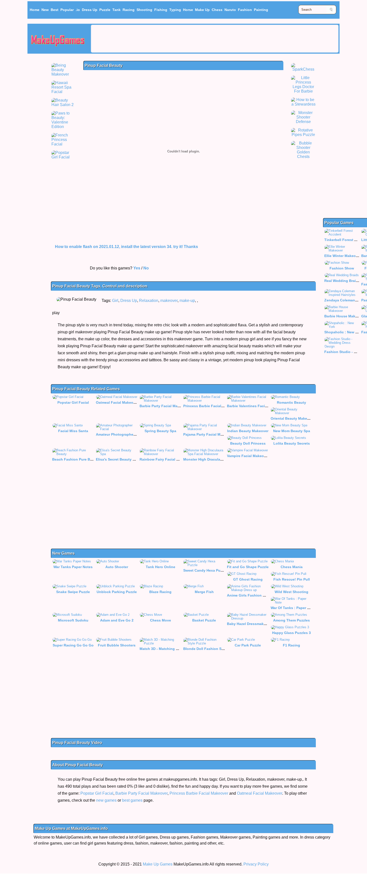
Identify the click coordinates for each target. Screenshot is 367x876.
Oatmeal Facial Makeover (117, 402)
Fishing (160, 10)
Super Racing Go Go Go (73, 645)
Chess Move (160, 620)
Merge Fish (204, 592)
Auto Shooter (116, 567)
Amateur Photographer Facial (121, 434)
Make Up (202, 10)
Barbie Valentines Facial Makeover (256, 406)
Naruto (230, 10)
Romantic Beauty (291, 402)
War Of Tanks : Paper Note (293, 608)
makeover (169, 300)
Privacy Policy (256, 864)
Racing (129, 10)
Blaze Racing (160, 592)
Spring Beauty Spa (160, 431)
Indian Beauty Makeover (247, 431)
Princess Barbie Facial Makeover (211, 406)
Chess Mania (292, 567)
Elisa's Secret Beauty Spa (117, 459)
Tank (116, 10)
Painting (261, 10)
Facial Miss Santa (73, 431)
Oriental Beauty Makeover (293, 418)
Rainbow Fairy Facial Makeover (166, 459)
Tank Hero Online (160, 567)
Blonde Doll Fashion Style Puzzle (211, 649)
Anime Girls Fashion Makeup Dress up (259, 595)
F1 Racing (291, 645)
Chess (217, 10)
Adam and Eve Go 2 (117, 620)
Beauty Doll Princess (248, 443)
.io (78, 10)
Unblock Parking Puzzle (117, 592)
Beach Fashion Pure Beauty (76, 459)
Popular (67, 10)
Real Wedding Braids (342, 281)
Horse (188, 10)
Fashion (245, 10)
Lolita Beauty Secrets (291, 443)
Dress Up (89, 10)
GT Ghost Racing (248, 579)
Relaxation (148, 300)
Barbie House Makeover (344, 316)
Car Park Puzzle (248, 645)
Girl (115, 300)
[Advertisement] (215, 38)
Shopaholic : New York (343, 332)
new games (106, 800)
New (45, 10)
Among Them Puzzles (291, 620)
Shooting (144, 10)
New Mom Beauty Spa (291, 431)
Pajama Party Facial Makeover (208, 434)
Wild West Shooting (291, 592)
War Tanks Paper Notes (73, 567)
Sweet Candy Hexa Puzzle (205, 570)
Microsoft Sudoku (73, 620)
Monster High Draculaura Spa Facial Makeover (222, 459)
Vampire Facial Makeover (248, 456)
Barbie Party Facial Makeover (164, 406)
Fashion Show (342, 268)
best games (132, 800)
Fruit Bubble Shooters (117, 645)
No (146, 268)
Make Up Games (158, 864)
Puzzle (104, 10)
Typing (175, 10)
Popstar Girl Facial (73, 402)
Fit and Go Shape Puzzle (248, 567)
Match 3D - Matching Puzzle (163, 649)
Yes (136, 268)
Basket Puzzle (204, 620)
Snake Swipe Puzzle (73, 592)
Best (54, 10)
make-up (187, 300)
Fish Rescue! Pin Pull (291, 579)
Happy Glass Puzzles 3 (291, 633)
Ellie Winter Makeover (342, 256)
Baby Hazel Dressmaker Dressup (254, 624)
